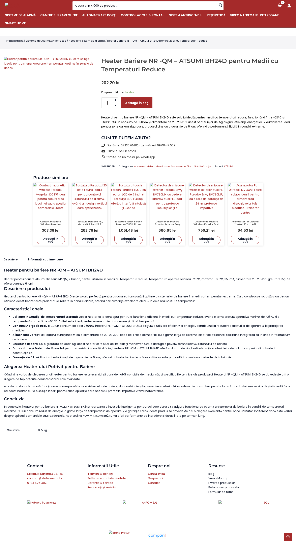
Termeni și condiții (100, 474)
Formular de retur (220, 492)
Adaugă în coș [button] (50, 240)
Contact (154, 483)
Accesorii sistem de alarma (87, 41)
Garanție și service (100, 483)
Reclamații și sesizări (102, 487)
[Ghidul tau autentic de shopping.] (157, 536)
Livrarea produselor (221, 483)
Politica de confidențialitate (107, 478)
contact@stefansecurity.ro (46, 478)
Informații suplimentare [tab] (45, 259)
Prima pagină (14, 41)
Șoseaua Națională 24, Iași (45, 474)
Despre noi (155, 478)
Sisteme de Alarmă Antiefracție (46, 41)
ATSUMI (228, 166)
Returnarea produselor (224, 487)
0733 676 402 (37, 483)
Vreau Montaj (217, 478)
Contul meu (156, 474)
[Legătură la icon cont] (289, 5)
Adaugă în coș (136, 103)
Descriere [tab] (10, 259)
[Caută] (221, 5)
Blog (211, 474)
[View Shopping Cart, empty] (279, 5)
